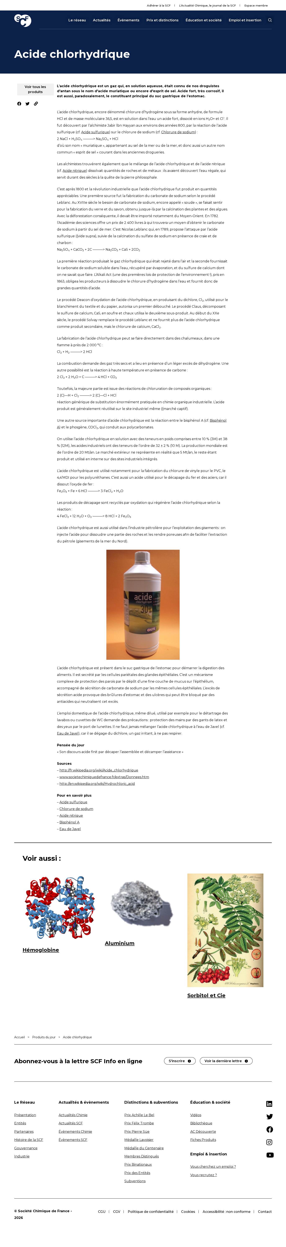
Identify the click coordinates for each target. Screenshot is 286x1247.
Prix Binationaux (138, 1165)
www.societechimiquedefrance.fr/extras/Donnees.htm (104, 777)
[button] (269, 20)
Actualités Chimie (73, 1115)
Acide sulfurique (95, 132)
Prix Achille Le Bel (139, 1115)
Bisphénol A (69, 822)
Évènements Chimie (75, 1132)
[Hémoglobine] (61, 907)
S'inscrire (177, 1061)
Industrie (22, 1156)
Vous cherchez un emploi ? (213, 1167)
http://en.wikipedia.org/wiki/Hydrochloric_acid (97, 784)
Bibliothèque (201, 1123)
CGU (102, 1212)
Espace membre (256, 5)
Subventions (135, 1181)
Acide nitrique (74, 171)
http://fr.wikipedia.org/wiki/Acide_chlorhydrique (98, 770)
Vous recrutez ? (203, 1175)
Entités (20, 1123)
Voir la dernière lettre (223, 1061)
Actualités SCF (71, 1123)
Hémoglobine (41, 950)
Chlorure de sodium (178, 132)
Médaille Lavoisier (138, 1140)
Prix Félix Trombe (139, 1123)
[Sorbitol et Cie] (225, 930)
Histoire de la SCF (28, 1140)
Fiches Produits (203, 1140)
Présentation (25, 1115)
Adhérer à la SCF (159, 5)
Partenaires (23, 1132)
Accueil (19, 1037)
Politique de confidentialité (151, 1212)
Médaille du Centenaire (144, 1148)
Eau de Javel (67, 733)
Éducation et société (204, 20)
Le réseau (77, 20)
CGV (116, 1212)
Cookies (188, 1212)
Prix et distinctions (163, 20)
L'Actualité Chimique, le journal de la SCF (207, 5)
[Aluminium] (143, 904)
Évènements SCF (73, 1140)
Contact (265, 1212)
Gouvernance (25, 1148)
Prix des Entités (137, 1173)
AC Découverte (203, 1132)
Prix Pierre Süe (136, 1132)
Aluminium (119, 943)
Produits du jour (43, 1037)
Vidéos (195, 1115)
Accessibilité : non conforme (226, 1212)
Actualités (102, 20)
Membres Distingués (141, 1156)
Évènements (128, 20)
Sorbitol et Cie (206, 995)
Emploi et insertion (245, 20)
